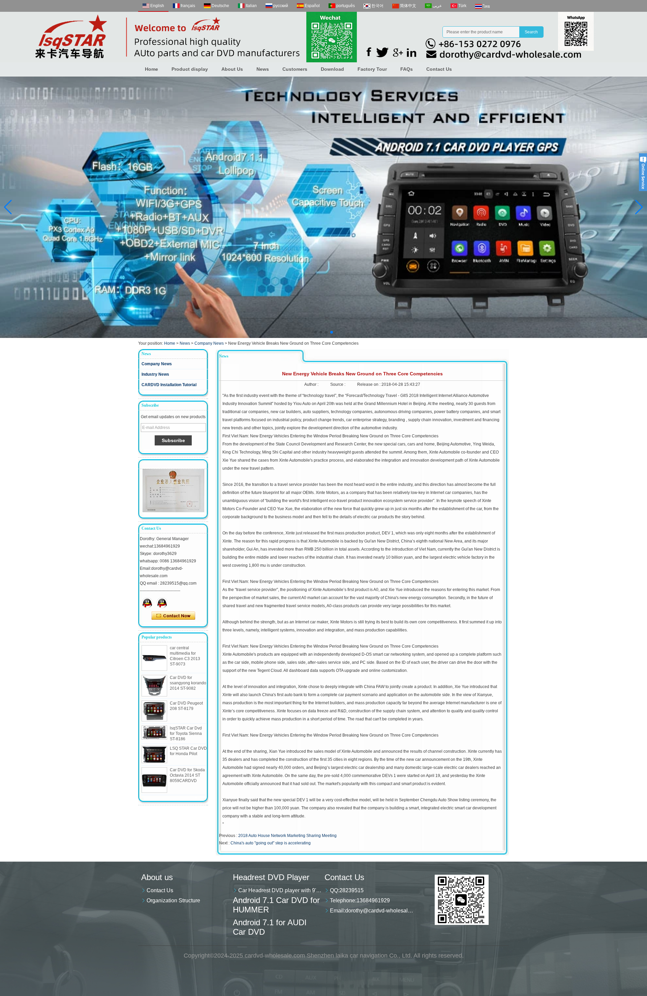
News (262, 69)
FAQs (406, 69)
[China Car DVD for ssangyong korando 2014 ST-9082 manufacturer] (154, 685)
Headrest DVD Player (271, 877)
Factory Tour (372, 69)
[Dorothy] (147, 602)
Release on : (369, 384)
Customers (294, 69)
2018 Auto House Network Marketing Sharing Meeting (287, 835)
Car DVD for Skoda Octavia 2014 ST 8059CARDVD (187, 775)
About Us (232, 69)
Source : (338, 384)
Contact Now (173, 616)
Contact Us (439, 69)
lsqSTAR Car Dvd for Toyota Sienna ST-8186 (186, 733)
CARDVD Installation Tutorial (169, 384)
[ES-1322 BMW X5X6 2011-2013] (323, 207)
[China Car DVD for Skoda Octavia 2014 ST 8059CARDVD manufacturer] (154, 780)
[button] (315, 332)
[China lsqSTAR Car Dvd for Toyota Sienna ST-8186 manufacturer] (154, 732)
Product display (190, 69)
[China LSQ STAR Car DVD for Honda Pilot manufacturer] (154, 755)
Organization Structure (173, 900)
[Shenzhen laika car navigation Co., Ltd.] (300, 37)
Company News (209, 343)
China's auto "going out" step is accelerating (270, 843)
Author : (311, 384)
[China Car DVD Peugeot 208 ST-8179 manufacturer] (154, 711)
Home (151, 69)
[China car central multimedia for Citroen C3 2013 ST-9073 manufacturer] (154, 658)
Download (332, 69)
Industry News (155, 374)
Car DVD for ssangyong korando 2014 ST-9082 (188, 683)
